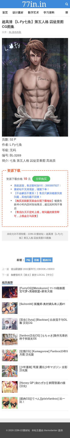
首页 (5, 12)
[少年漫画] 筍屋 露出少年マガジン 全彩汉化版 (43, 368)
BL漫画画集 (15, 32)
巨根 (36, 260)
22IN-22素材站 (35, 4)
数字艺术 (33, 12)
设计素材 (17, 12)
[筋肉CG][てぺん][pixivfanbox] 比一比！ (42, 400)
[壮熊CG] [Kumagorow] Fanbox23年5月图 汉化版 (43, 353)
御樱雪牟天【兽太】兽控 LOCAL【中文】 (32, 274)
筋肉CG (47, 260)
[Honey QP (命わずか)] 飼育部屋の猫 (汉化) (42, 384)
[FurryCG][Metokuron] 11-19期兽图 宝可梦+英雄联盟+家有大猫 (42, 289)
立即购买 (41, 179)
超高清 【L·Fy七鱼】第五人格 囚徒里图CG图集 (33, 24)
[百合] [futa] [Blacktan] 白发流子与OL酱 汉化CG (43, 321)
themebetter (51, 430)
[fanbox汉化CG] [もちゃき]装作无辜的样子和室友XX (43, 337)
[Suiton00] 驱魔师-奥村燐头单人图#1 (42, 304)
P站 (28, 260)
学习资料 (49, 12)
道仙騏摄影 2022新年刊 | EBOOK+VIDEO (32, 269)
